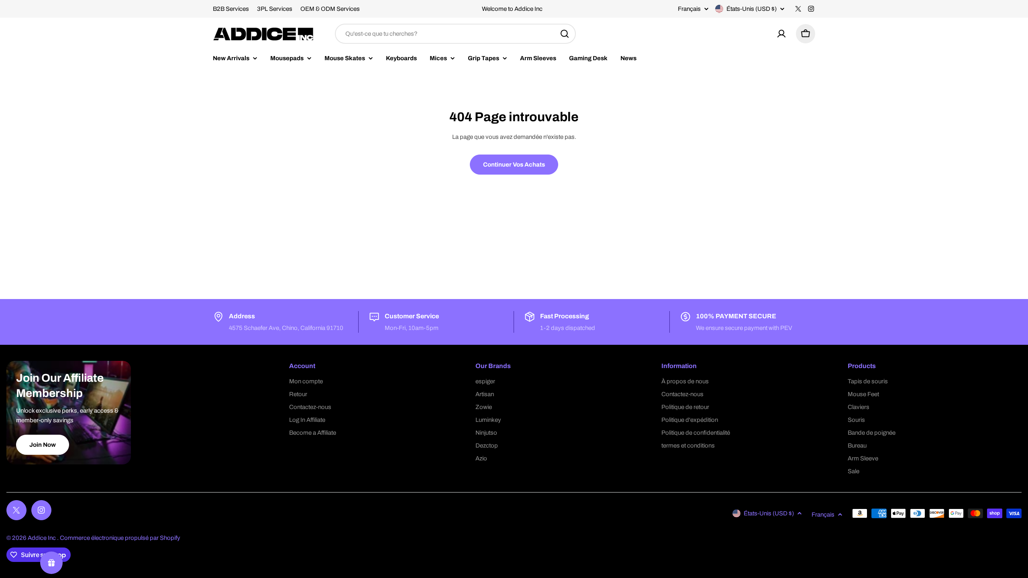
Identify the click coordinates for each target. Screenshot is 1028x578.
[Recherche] (564, 34)
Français (689, 9)
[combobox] (455, 34)
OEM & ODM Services (330, 9)
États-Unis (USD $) (751, 9)
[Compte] (781, 34)
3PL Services (274, 9)
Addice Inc (42, 538)
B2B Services (231, 9)
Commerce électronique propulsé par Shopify (120, 538)
